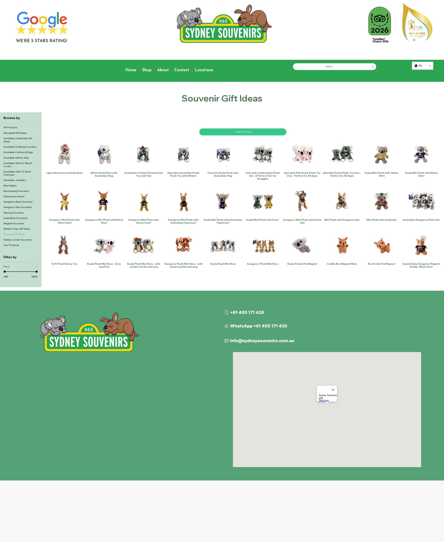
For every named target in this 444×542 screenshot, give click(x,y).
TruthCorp (77, 519)
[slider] (5, 272)
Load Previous (243, 131)
